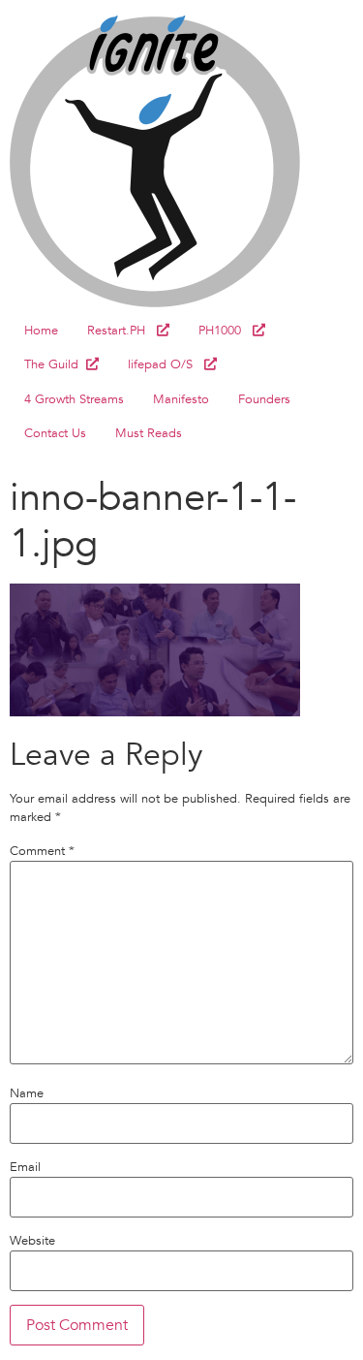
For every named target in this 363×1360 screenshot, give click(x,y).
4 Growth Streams (74, 399)
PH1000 (225, 330)
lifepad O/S (166, 364)
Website (32, 1241)
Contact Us (55, 433)
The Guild (55, 364)
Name (27, 1094)
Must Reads (148, 433)
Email (25, 1167)
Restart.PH (122, 330)
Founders (264, 399)
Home (41, 330)
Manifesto (181, 399)
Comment (42, 851)
